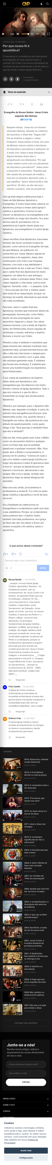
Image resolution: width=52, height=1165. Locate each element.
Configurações (26, 1158)
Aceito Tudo (26, 1150)
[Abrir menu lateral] (4, 4)
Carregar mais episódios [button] (26, 1023)
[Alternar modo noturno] (41, 4)
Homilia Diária (8, 42)
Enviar (26, 1082)
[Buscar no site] (47, 4)
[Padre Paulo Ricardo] (26, 4)
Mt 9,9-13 (26, 120)
